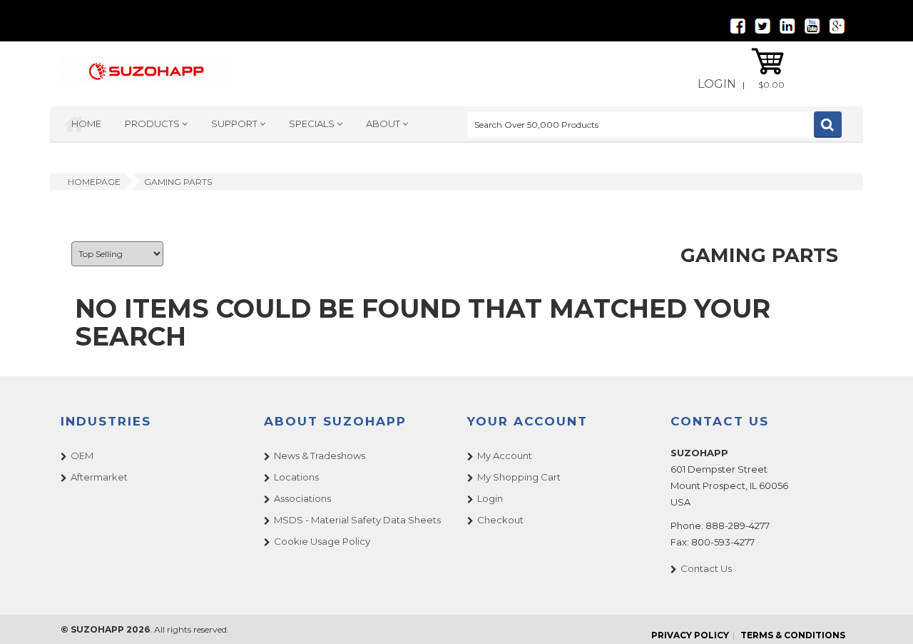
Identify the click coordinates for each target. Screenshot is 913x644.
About (384, 123)
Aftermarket (99, 477)
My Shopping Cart (519, 477)
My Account (504, 455)
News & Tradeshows (319, 455)
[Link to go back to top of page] (884, 615)
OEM (82, 455)
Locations (296, 477)
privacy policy (690, 635)
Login (717, 84)
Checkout (500, 519)
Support (235, 123)
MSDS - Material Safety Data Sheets (357, 519)
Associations (302, 498)
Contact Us (706, 568)
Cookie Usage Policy (322, 541)
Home (86, 123)
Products (153, 123)
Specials (313, 123)
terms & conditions (792, 635)
